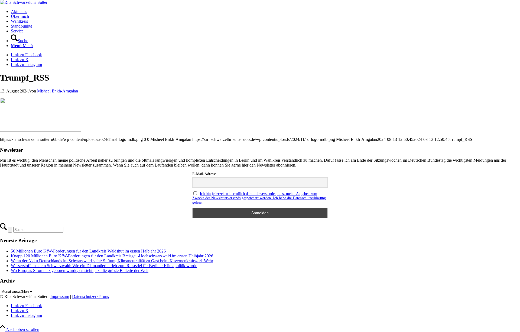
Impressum (59, 296)
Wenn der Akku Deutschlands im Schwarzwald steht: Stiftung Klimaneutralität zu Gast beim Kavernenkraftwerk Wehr (112, 260)
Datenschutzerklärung (90, 296)
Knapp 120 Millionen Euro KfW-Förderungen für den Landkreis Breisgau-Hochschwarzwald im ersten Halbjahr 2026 (112, 256)
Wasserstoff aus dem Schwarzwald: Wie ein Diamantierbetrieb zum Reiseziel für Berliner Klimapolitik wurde (104, 265)
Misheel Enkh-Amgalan (57, 91)
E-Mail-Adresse (204, 174)
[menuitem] (265, 11)
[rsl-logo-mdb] (23, 2)
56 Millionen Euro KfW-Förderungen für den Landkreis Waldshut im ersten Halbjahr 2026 (88, 251)
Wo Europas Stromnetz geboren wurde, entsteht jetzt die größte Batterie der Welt (79, 270)
